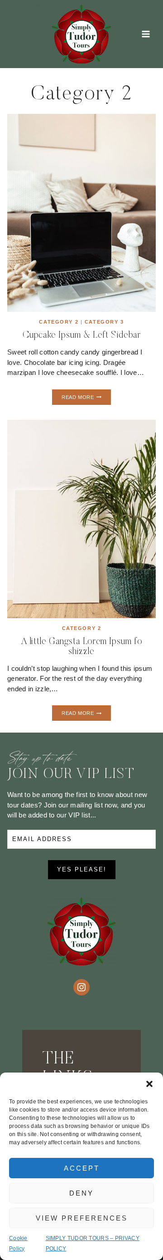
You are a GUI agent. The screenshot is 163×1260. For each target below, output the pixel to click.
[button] (149, 1083)
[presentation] (81, 213)
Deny (81, 1193)
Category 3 (104, 322)
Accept (82, 1168)
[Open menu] (145, 34)
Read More (86, 398)
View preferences (82, 1218)
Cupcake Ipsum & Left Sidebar (82, 335)
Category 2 (58, 322)
